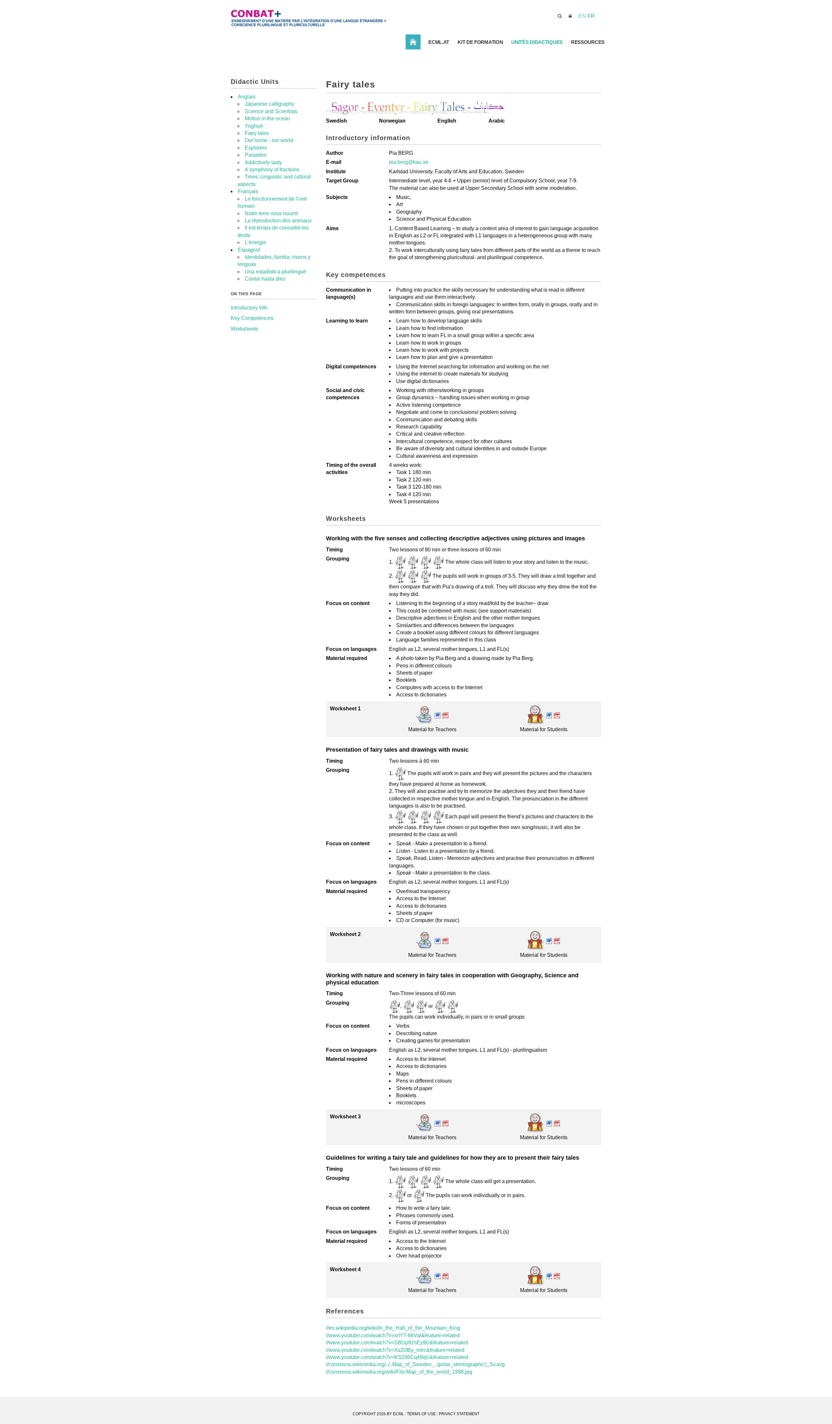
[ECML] (331, 16)
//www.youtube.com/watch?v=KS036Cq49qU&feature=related (397, 1357)
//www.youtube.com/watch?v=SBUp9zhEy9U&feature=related (397, 1342)
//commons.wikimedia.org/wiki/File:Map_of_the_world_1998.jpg (399, 1372)
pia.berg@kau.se (408, 162)
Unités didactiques (537, 42)
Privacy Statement (459, 1414)
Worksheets (244, 329)
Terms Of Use (421, 1414)
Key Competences (252, 318)
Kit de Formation (480, 42)
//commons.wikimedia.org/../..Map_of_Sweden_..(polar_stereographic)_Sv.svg (415, 1364)
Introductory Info (249, 307)
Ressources (587, 42)
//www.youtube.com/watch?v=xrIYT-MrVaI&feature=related (393, 1335)
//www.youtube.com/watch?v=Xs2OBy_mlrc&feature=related (395, 1350)
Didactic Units (255, 81)
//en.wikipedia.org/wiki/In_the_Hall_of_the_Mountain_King (393, 1328)
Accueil (413, 42)
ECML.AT (438, 42)
